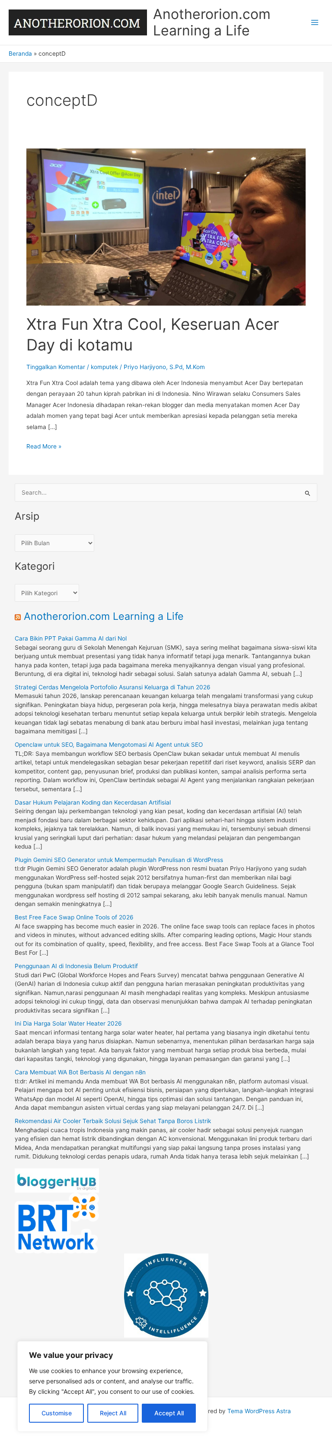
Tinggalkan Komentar (55, 366)
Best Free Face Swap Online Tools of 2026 (74, 917)
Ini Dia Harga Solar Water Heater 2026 (68, 1023)
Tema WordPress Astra (259, 1411)
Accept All (169, 1413)
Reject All (113, 1413)
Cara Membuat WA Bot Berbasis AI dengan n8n (80, 1072)
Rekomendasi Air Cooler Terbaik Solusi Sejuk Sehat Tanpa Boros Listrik (113, 1121)
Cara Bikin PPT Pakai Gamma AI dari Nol (71, 638)
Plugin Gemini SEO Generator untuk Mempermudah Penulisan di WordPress (119, 859)
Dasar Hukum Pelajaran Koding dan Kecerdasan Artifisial (93, 802)
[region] (112, 1386)
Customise (57, 1413)
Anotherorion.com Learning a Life (212, 22)
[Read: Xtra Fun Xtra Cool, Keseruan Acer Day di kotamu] (166, 226)
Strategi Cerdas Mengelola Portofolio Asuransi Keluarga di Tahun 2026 (113, 687)
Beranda (20, 53)
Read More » (43, 447)
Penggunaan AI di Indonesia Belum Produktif (76, 966)
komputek (104, 366)
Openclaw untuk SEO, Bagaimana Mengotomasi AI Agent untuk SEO (109, 744)
